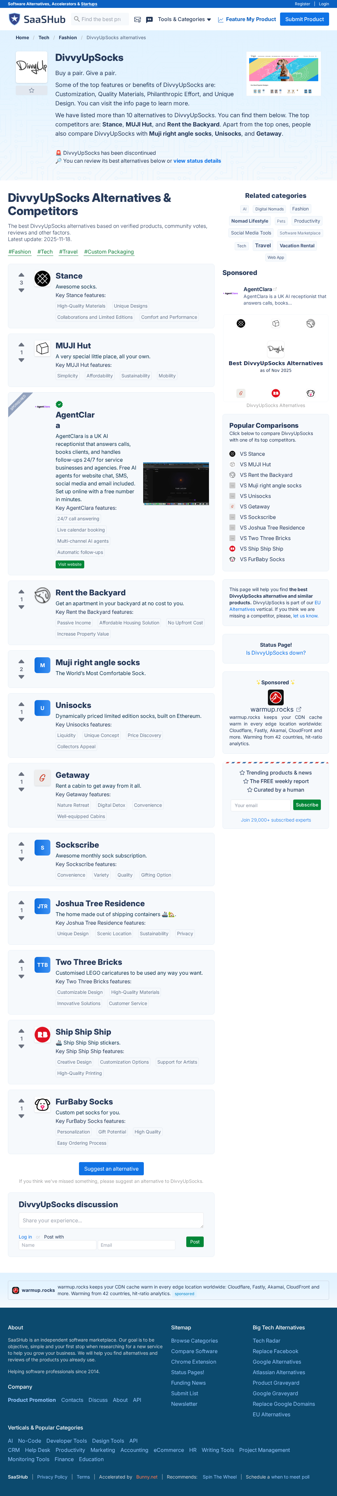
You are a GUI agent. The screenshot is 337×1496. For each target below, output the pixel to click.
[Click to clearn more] (168, 1290)
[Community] (149, 19)
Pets (281, 221)
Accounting (134, 1450)
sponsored (184, 1293)
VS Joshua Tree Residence (272, 527)
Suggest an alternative (111, 1168)
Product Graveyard (276, 1382)
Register (302, 3)
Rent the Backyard (193, 124)
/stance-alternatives (37, 268)
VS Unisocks (255, 496)
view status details (197, 160)
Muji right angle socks (180, 133)
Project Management (264, 1450)
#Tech (45, 251)
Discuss (98, 1400)
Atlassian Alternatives (279, 1372)
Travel (263, 245)
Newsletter (184, 1404)
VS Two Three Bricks (265, 538)
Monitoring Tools (28, 1459)
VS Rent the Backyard (266, 475)
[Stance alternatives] (42, 278)
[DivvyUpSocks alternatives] (31, 67)
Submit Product (304, 19)
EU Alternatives (271, 1414)
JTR (43, 906)
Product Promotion (32, 1400)
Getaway (269, 133)
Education (91, 1459)
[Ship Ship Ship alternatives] (42, 1035)
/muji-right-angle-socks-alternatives (57, 654)
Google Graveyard (275, 1393)
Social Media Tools (251, 232)
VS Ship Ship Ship (261, 548)
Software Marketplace (300, 233)
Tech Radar (266, 1340)
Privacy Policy (52, 1477)
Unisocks (228, 133)
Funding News (188, 1382)
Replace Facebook (275, 1351)
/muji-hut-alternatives (39, 338)
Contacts (72, 1400)
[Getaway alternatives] (42, 778)
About (120, 1400)
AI (244, 208)
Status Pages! (187, 1372)
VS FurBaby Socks (262, 559)
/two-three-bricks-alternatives (50, 954)
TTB (42, 965)
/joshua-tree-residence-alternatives (56, 895)
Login (324, 3)
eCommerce (169, 1450)
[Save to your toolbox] (31, 90)
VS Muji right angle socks (270, 485)
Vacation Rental (297, 245)
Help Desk (37, 1450)
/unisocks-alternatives (40, 697)
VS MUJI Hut (255, 464)
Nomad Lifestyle (249, 221)
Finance (64, 1459)
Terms (83, 1477)
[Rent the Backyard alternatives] (42, 595)
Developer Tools (66, 1440)
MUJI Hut (139, 124)
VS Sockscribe (257, 517)
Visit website (70, 564)
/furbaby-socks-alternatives (47, 1094)
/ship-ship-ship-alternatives (47, 1024)
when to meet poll (290, 1477)
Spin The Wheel (220, 1477)
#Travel (68, 251)
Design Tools (108, 1440)
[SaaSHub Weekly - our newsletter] (137, 19)
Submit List (184, 1393)
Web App (276, 257)
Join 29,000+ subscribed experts (276, 820)
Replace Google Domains (284, 1404)
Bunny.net (147, 1477)
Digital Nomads (269, 208)
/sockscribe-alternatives (43, 837)
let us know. (306, 615)
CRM (14, 1450)
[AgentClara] (42, 407)
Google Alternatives (277, 1361)
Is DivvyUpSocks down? (276, 652)
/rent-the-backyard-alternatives (52, 585)
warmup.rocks (272, 709)
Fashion (300, 208)
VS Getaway (254, 506)
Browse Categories (194, 1340)
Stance (112, 124)
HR (192, 1450)
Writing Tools (218, 1450)
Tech (241, 245)
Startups (89, 3)
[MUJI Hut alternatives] (42, 348)
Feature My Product (250, 19)
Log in (26, 1236)
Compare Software (194, 1351)
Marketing (103, 1450)
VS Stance (252, 453)
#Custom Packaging (109, 251)
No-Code (29, 1440)
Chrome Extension (193, 1361)
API (137, 1400)
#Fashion (20, 251)
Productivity (307, 221)
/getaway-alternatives (40, 767)
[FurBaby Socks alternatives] (42, 1104)
